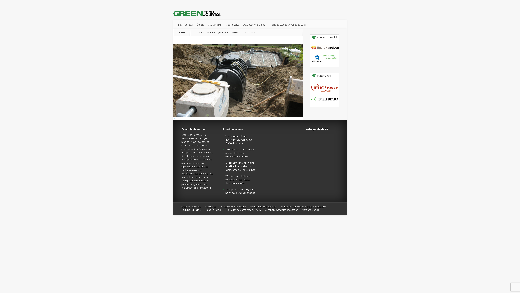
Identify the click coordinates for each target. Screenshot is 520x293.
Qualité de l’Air (215, 24)
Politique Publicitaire (191, 210)
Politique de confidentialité (233, 206)
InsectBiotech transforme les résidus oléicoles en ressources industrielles (239, 153)
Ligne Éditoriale (213, 210)
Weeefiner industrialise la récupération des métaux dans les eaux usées (237, 179)
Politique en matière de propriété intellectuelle (303, 206)
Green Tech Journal (191, 206)
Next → (177, 118)
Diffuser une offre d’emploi (263, 206)
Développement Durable (255, 24)
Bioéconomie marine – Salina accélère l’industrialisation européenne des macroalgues (240, 166)
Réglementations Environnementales (288, 24)
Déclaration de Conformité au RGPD (243, 210)
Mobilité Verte (232, 24)
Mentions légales (310, 210)
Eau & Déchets (185, 24)
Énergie (200, 24)
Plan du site (210, 206)
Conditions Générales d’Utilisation (281, 210)
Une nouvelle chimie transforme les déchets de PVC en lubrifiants (238, 140)
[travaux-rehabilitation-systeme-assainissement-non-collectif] (238, 116)
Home (182, 32)
